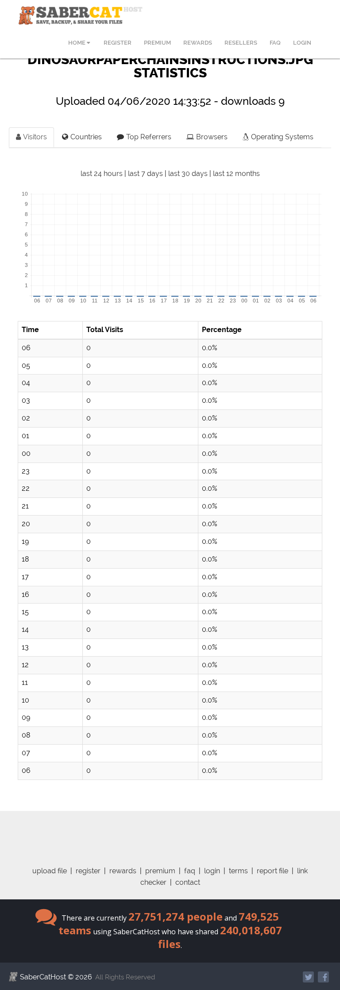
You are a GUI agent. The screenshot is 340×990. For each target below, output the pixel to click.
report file (272, 871)
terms (238, 871)
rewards (122, 871)
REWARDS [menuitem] (197, 42)
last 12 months (236, 173)
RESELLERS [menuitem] (240, 42)
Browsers (212, 137)
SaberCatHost (43, 977)
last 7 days (145, 173)
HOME (77, 42)
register (88, 871)
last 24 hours (102, 173)
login (212, 871)
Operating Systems (282, 137)
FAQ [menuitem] (275, 42)
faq (189, 871)
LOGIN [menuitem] (302, 42)
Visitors (35, 137)
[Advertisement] (176, 831)
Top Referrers (148, 137)
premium (160, 871)
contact (187, 882)
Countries (86, 137)
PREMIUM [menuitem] (157, 42)
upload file (49, 871)
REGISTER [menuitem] (117, 42)
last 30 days (188, 173)
